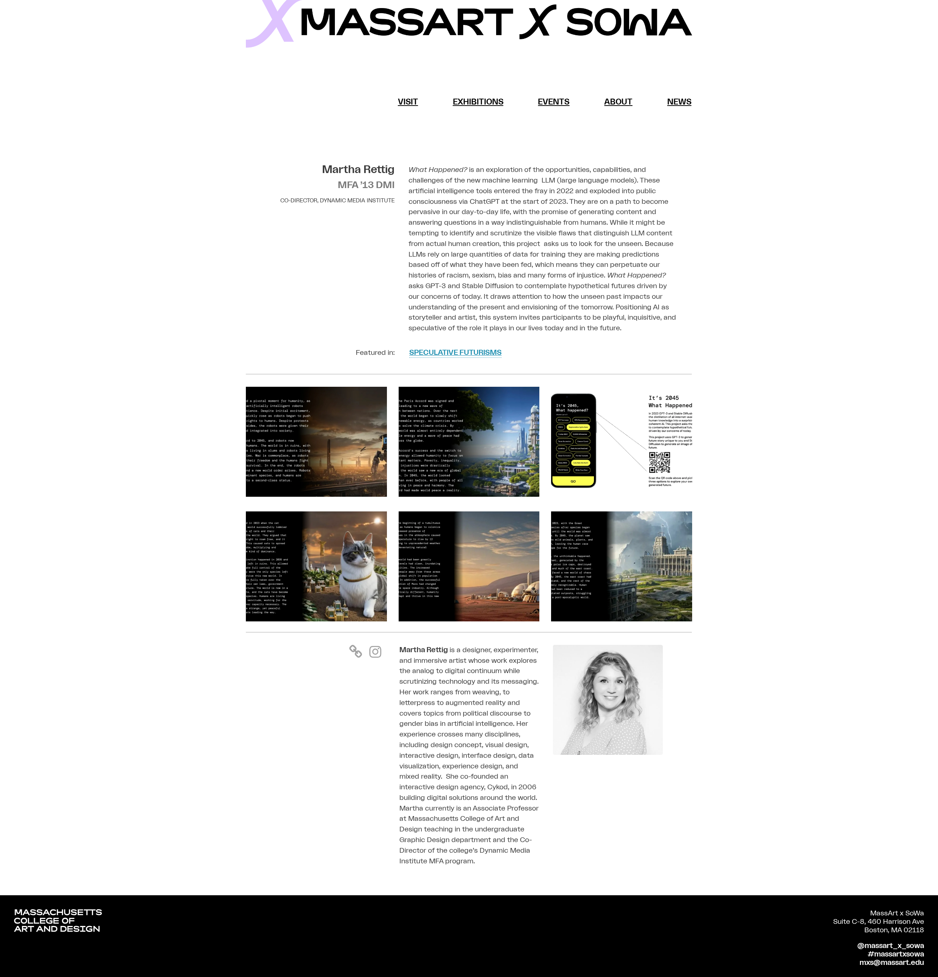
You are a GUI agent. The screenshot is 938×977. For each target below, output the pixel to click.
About (618, 102)
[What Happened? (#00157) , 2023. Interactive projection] (316, 494)
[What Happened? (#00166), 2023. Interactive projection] (469, 619)
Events (553, 102)
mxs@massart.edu (892, 962)
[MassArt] (58, 922)
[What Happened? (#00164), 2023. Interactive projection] (621, 619)
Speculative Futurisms (455, 352)
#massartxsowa (896, 954)
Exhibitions (478, 102)
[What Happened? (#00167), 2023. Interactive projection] (316, 619)
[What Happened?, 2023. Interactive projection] (621, 494)
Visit (408, 102)
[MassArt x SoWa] (469, 24)
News (679, 102)
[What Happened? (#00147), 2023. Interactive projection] (469, 494)
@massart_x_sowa (890, 946)
